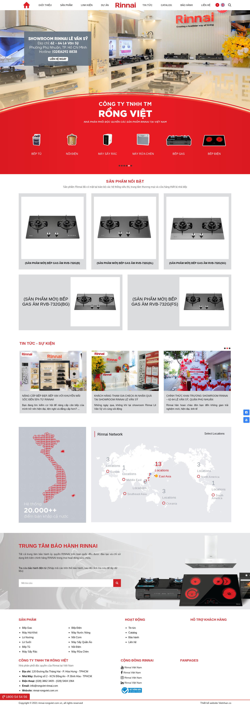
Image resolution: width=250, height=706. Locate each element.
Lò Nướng (28, 637)
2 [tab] (227, 349)
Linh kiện (87, 5)
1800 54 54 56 (16, 697)
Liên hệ (205, 5)
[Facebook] (246, 412)
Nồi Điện (76, 646)
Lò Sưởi (26, 642)
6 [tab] (131, 166)
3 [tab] (124, 166)
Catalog (166, 5)
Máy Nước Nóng (80, 632)
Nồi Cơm (76, 637)
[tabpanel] (36, 141)
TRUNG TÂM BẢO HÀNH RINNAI (58, 546)
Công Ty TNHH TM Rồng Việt (43, 660)
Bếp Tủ (26, 646)
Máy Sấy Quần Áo (81, 642)
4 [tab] (126, 166)
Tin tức (147, 5)
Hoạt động (135, 619)
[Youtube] (246, 420)
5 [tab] (129, 166)
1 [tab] (119, 166)
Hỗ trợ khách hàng (208, 619)
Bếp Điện (76, 627)
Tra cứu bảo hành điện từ (68, 569)
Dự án (105, 5)
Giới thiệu (45, 5)
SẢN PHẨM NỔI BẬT (125, 181)
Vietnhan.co (225, 703)
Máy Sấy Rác (29, 651)
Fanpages (189, 660)
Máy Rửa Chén (80, 651)
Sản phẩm (66, 5)
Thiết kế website (209, 703)
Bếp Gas (27, 627)
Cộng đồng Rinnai (137, 660)
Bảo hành (186, 5)
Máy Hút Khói (29, 632)
